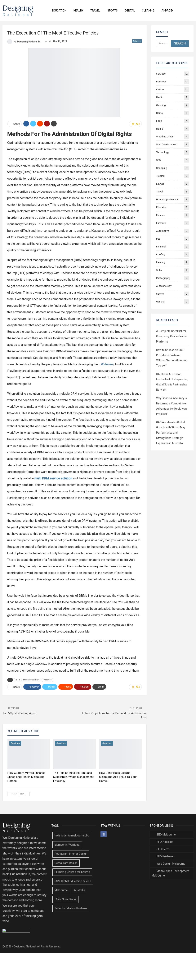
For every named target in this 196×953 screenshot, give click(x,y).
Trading (160, 175)
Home (159, 128)
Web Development (166, 144)
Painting (160, 262)
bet (158, 238)
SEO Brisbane (165, 856)
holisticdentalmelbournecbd (72, 835)
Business (161, 81)
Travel (95, 10)
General (160, 301)
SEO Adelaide (165, 842)
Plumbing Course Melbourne (72, 872)
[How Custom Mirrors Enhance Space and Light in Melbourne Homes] (28, 754)
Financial (161, 246)
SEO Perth (163, 849)
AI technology (164, 285)
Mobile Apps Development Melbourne (170, 873)
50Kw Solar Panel (65, 899)
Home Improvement (167, 199)
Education (59, 10)
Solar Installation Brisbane (71, 908)
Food (159, 120)
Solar (159, 270)
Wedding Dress (164, 136)
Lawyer (160, 183)
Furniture (161, 223)
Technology (162, 152)
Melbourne (61, 890)
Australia (79, 890)
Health (78, 10)
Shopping (161, 168)
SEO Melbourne (166, 834)
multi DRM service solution (27, 680)
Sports (112, 10)
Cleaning (148, 10)
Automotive (162, 230)
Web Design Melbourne (171, 863)
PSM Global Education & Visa (73, 881)
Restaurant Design (66, 863)
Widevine (107, 364)
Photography (163, 278)
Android (167, 10)
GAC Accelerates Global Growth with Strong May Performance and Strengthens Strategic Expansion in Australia (170, 433)
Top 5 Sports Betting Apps (19, 713)
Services (137, 41)
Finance (160, 215)
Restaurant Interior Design (71, 853)
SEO (158, 160)
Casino (160, 89)
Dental (130, 10)
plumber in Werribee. (67, 844)
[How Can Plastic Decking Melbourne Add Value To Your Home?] (120, 754)
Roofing (160, 254)
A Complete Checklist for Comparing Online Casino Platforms (171, 336)
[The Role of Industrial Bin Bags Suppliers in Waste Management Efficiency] (74, 754)
